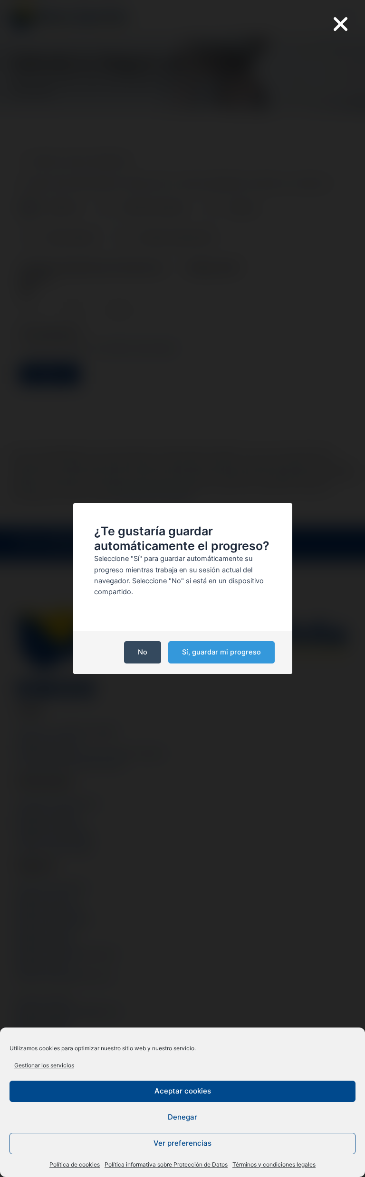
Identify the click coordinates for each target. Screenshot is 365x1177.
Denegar (182, 1116)
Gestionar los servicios (44, 1065)
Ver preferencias (182, 1143)
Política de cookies (74, 1164)
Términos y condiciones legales (274, 1164)
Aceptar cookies (182, 1090)
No (142, 652)
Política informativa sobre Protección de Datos (166, 1164)
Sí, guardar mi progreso (221, 652)
